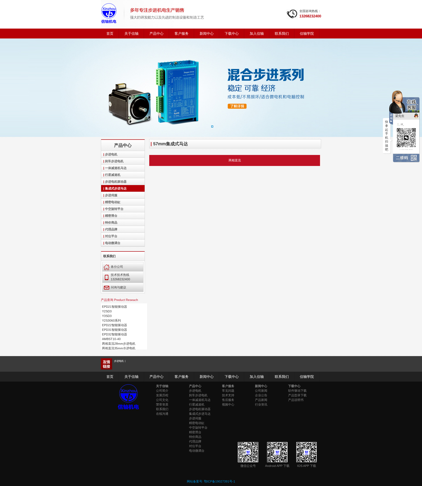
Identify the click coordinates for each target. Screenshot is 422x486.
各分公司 (113, 266)
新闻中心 (207, 33)
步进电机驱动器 (116, 181)
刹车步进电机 (114, 161)
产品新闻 (261, 400)
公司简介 (162, 390)
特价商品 (111, 222)
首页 (109, 33)
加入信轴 (257, 33)
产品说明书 (296, 400)
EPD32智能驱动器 (114, 334)
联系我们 (282, 33)
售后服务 (228, 400)
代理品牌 (111, 229)
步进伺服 (111, 195)
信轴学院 (307, 33)
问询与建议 (115, 287)
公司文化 (162, 400)
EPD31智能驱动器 (114, 329)
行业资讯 (261, 404)
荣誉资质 (162, 404)
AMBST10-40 (111, 339)
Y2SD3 (107, 311)
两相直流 (235, 160)
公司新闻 (261, 390)
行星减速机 (112, 175)
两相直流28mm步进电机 (118, 343)
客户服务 (182, 33)
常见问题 (228, 390)
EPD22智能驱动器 (114, 325)
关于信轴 (131, 33)
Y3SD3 (107, 316)
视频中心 (228, 404)
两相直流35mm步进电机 (118, 348)
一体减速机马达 (116, 168)
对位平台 (111, 236)
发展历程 (162, 395)
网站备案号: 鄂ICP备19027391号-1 (211, 481)
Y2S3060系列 (111, 320)
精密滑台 (111, 215)
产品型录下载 (297, 395)
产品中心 (156, 33)
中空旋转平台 (114, 209)
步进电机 (111, 154)
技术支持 (228, 395)
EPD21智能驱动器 (114, 306)
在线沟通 (162, 413)
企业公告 (261, 395)
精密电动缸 (112, 202)
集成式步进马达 (116, 188)
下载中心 (232, 33)
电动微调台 (112, 243)
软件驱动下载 (297, 390)
